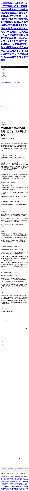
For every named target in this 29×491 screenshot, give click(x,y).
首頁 (4, 122)
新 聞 (4, 124)
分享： (2, 308)
